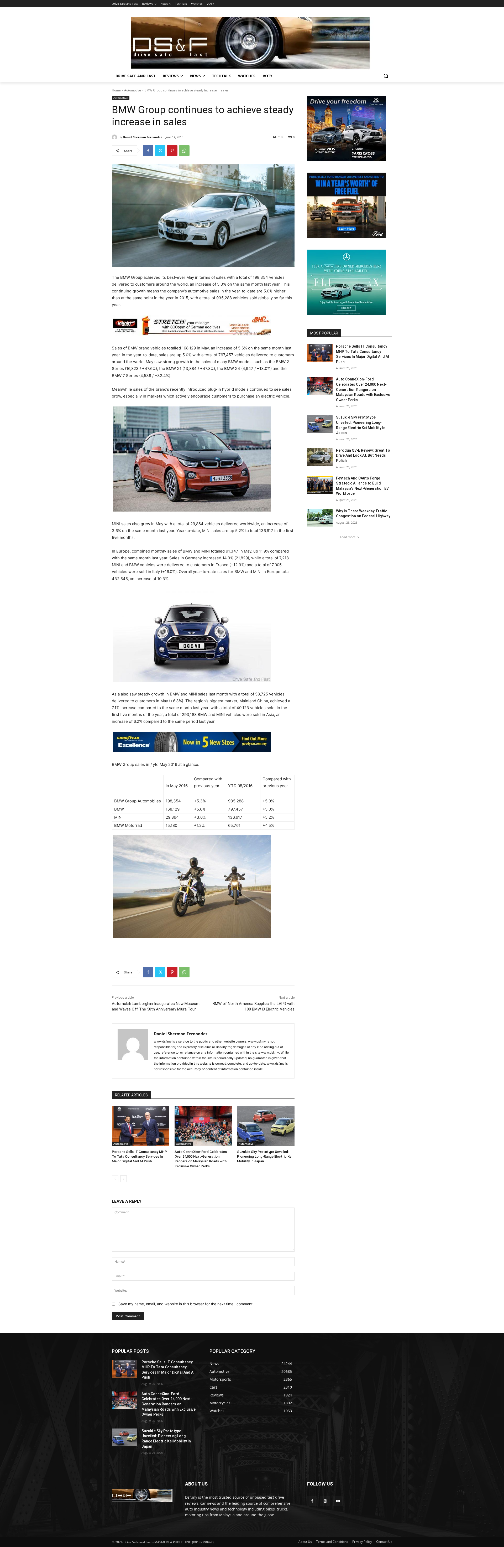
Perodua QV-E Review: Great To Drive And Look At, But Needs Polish (363, 455)
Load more (348, 537)
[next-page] (123, 1178)
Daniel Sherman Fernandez (142, 137)
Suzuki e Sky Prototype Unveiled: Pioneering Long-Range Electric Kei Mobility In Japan (264, 1156)
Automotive (132, 90)
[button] (386, 76)
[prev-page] (115, 1178)
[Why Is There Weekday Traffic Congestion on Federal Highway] (320, 518)
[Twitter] (160, 150)
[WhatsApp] (184, 150)
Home (116, 90)
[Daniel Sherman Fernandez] (115, 137)
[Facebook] (148, 150)
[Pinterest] (172, 150)
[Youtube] (338, 1501)
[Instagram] (325, 1501)
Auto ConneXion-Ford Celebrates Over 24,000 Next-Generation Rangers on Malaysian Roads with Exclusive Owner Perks (363, 389)
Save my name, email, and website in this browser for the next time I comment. (186, 1304)
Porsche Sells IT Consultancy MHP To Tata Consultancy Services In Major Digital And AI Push (139, 1156)
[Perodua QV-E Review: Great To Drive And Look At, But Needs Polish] (320, 457)
